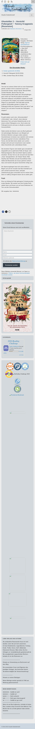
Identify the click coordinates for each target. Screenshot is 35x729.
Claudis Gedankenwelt (8, 15)
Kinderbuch (12, 28)
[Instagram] (5, 1)
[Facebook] (2, 1)
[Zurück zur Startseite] (17, 8)
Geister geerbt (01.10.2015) (11, 71)
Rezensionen (19, 28)
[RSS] (12, 1)
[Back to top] (30, 724)
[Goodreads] (8, 1)
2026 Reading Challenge (13, 342)
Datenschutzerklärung (18, 261)
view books (21, 355)
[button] (3, 212)
